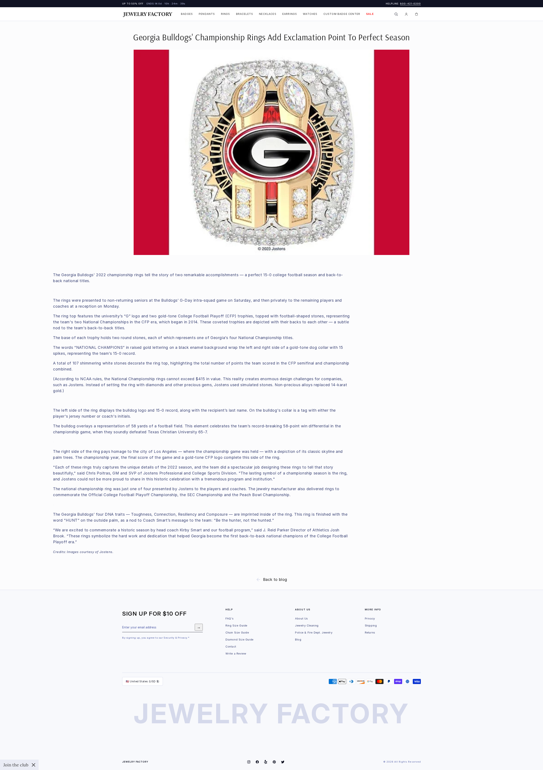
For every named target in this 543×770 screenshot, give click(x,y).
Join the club (15, 764)
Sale (370, 14)
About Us (301, 618)
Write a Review (235, 653)
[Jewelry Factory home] (147, 14)
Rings (225, 14)
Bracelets (244, 14)
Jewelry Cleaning (307, 625)
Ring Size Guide (236, 625)
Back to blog (275, 579)
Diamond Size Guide (239, 639)
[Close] (33, 765)
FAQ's (229, 618)
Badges (187, 14)
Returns (370, 632)
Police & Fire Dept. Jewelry (313, 632)
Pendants (207, 14)
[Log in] (406, 14)
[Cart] (416, 14)
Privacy (370, 618)
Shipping (371, 625)
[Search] (396, 14)
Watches (310, 14)
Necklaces (267, 14)
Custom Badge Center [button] (341, 14)
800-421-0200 (410, 3)
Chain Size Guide (237, 632)
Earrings (289, 14)
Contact (230, 646)
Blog (298, 639)
